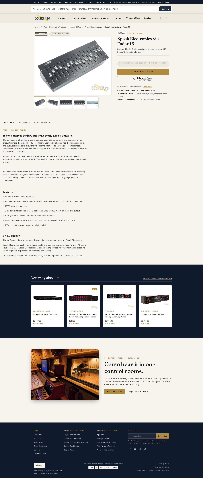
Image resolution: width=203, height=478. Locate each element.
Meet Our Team (40, 454)
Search (165, 9)
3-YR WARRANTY (80, 2)
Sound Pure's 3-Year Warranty (76, 442)
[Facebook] (130, 449)
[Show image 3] (66, 102)
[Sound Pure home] (42, 18)
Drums (118, 18)
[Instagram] (140, 449)
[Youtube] (135, 449)
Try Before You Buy (72, 435)
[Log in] (161, 18)
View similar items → (143, 71)
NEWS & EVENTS (101, 2)
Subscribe (162, 436)
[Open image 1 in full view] (72, 66)
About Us (37, 438)
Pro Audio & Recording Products (53, 27)
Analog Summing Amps (94, 27)
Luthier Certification (71, 446)
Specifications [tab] (23, 122)
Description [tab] (8, 122)
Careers (37, 450)
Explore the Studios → (138, 391)
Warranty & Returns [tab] (42, 122)
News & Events (39, 442)
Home (36, 27)
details (152, 90)
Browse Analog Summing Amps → (157, 278)
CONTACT (45, 2)
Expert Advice (69, 450)
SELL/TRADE (68, 2)
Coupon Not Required (105, 450)
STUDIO (91, 2)
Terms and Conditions (161, 467)
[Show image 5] (92, 102)
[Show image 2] (53, 102)
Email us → (147, 86)
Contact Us (38, 435)
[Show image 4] (79, 102)
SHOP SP (37, 2)
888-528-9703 (39, 473)
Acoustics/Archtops (100, 18)
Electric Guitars (79, 18)
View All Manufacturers (106, 446)
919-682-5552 (52, 473)
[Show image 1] (40, 102)
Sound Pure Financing (72, 438)
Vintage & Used (133, 18)
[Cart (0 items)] (166, 18)
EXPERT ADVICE (56, 2)
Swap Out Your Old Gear (106, 442)
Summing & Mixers (75, 27)
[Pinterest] (145, 449)
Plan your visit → (114, 391)
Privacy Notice (156, 443)
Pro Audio (62, 18)
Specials (147, 18)
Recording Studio (40, 446)
